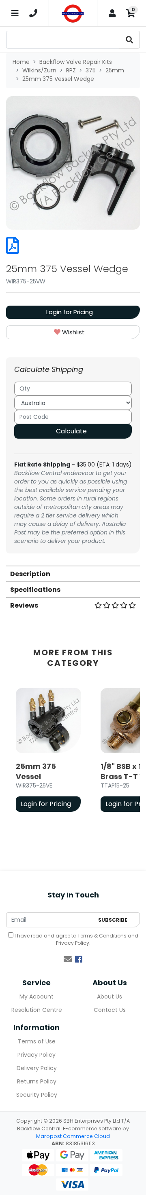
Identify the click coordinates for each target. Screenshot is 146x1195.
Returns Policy (36, 1081)
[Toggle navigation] (15, 13)
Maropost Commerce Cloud (73, 1136)
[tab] (73, 573)
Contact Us (110, 1010)
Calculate (71, 431)
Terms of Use (37, 1041)
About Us (109, 996)
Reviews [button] (24, 605)
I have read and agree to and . (75, 939)
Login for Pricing (69, 312)
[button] (73, 332)
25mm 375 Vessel (36, 771)
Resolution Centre (36, 1010)
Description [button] (30, 573)
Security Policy (36, 1095)
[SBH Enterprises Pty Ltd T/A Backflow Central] (72, 13)
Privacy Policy (72, 943)
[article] (48, 751)
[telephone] (33, 13)
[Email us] (68, 959)
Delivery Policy (37, 1068)
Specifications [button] (35, 589)
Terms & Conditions (102, 935)
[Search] (129, 40)
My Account (36, 996)
